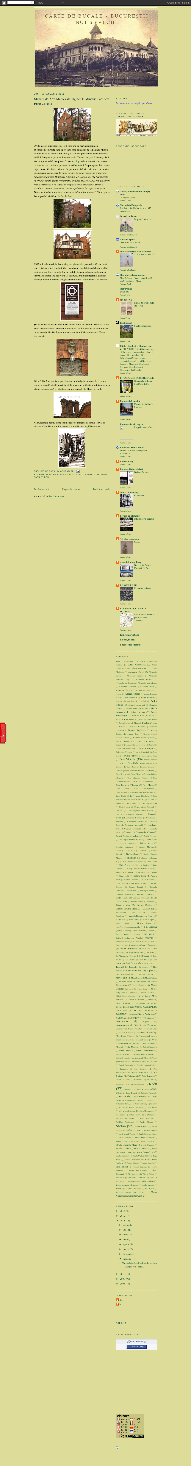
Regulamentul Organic (134, 1100)
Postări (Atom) (56, 496)
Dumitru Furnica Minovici (61, 474)
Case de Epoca (127, 239)
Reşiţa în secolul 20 (142, 427)
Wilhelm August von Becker (130, 1192)
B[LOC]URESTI (128, 585)
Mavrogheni (142, 988)
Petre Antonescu (140, 1072)
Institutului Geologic (124, 941)
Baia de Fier (138, 715)
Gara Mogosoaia (123, 883)
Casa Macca (148, 785)
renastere (150, 1100)
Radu (37, 477)
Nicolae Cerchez (135, 1028)
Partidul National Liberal (147, 1065)
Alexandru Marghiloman (147, 683)
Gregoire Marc (123, 905)
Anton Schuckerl (130, 697)
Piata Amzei (132, 1076)
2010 (123, 1274)
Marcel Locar (136, 977)
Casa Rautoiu (147, 792)
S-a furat (122, 1107)
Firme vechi (124, 876)
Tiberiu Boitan (148, 1174)
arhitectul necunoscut (136, 705)
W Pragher (149, 1188)
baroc (155, 723)
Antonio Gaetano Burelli (126, 701)
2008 (123, 1283)
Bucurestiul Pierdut (130, 644)
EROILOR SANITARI (125, 872)
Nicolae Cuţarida (126, 1032)
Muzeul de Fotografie (131, 205)
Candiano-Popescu (150, 759)
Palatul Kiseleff (122, 1054)
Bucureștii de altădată (131, 469)
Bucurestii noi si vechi (136, 744)
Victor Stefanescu (133, 1188)
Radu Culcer (128, 1089)
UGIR (137, 1181)
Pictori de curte (123, 1079)
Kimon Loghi (148, 963)
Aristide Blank (132, 708)
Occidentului (143, 1039)
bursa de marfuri (142, 752)
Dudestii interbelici (142, 588)
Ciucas (137, 541)
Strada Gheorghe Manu (126, 1144)
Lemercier (133, 967)
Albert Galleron (138, 668)
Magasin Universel (142, 219)
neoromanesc (122, 1025)
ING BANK (149, 934)
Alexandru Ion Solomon (125, 683)
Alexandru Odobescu (127, 686)
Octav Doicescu (132, 1043)
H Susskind (145, 908)
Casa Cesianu (148, 766)
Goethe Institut (137, 901)
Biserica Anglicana (136, 730)
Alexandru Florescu (144, 679)
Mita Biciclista (123, 1003)
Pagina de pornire (71, 489)
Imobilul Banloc (122, 934)
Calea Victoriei (127, 759)
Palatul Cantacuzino (145, 1050)
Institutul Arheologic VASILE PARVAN (134, 938)
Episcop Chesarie (133, 868)
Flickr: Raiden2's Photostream (136, 346)
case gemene (131, 803)
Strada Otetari (138, 1155)
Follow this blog (136, 1346)
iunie (126, 1234)
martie (126, 1249)
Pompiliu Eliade (122, 1084)
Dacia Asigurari (150, 836)
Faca (139, 872)
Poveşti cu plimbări (130, 515)
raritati (122, 1096)
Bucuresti (119, 744)
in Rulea (136, 934)
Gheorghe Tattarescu (124, 894)
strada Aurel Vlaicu (127, 1134)
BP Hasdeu (149, 741)
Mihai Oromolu (147, 992)
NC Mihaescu (148, 1018)
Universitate (148, 1181)
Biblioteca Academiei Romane (132, 726)
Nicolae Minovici (127, 1036)
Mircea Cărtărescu (136, 999)
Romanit (153, 1103)
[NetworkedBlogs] (137, 1341)
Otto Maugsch (133, 1046)
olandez (146, 1043)
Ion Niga (129, 952)
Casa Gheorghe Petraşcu (137, 777)
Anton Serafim (147, 697)
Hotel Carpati (148, 919)
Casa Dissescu (122, 774)
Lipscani (145, 967)
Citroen (119, 814)
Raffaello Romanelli (149, 1093)
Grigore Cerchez (145, 905)
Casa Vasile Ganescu (134, 799)
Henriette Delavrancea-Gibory (141, 916)
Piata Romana (148, 1076)
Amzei (118, 694)
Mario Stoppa (141, 981)
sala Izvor (123, 1111)
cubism (136, 835)
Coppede (127, 828)
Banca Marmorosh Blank (129, 723)
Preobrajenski (139, 1084)
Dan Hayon (123, 839)
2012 (123, 1215)
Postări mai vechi (101, 489)
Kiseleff (120, 966)
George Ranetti (136, 887)
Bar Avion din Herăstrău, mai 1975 (135, 208)
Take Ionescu (122, 1166)
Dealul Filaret (151, 839)
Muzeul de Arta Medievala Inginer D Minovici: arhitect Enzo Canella (71, 101)
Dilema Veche (146, 843)
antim (146, 694)
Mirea (150, 999)
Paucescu (124, 1069)
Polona (150, 1079)
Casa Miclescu (122, 788)
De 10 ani (124, 291)
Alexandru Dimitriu (135, 675)
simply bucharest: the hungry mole (135, 193)
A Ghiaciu (128, 661)
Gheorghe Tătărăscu (145, 894)
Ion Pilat (139, 952)
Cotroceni (127, 832)
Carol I (121, 763)
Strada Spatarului (132, 1159)
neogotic (102, 474)
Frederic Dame (139, 875)
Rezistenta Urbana (129, 634)
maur (131, 988)
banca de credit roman (148, 719)
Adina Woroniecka (136, 664)
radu (119, 1304)
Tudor (85, 279)
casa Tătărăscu (142, 796)
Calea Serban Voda (149, 755)
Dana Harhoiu (137, 839)
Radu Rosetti (131, 1093)
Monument (140, 1003)
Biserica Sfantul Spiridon (143, 737)
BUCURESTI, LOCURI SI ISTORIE (133, 610)
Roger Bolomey (141, 1103)
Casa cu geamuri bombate (126, 770)
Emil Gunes (152, 861)
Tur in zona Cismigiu (130, 242)
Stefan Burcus (141, 1126)
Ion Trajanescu (122, 956)
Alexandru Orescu (147, 686)
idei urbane (126, 288)
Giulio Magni (122, 897)
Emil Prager (125, 865)
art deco (146, 708)
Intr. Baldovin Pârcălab (144, 518)
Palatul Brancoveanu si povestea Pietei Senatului (144, 617)
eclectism (131, 857)
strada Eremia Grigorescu (126, 1141)
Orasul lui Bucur (129, 216)
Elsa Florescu (139, 861)
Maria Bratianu (151, 977)
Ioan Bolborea (141, 941)
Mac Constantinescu (124, 974)
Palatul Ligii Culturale (144, 1054)
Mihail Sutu (143, 996)
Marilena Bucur (125, 981)
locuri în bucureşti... (130, 492)
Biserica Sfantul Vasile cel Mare (129, 741)
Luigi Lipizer (148, 970)
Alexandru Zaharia (124, 690)
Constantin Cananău (135, 821)
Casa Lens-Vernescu (144, 781)
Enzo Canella (87, 474)
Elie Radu (127, 861)
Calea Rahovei (131, 755)
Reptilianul (126, 322)
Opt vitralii (139, 495)
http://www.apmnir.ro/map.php (128, 927)
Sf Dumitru (149, 1114)
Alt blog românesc (129, 538)
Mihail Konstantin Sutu (125, 996)
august (126, 1224)
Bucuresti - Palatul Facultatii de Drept (142, 567)
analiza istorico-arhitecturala (135, 251)
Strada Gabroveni (147, 1141)
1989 (118, 661)
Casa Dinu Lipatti (147, 770)
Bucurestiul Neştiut (130, 401)
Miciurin (133, 992)
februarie (127, 1254)
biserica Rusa (133, 734)
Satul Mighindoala (142, 325)
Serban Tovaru (134, 1114)
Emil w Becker (142, 865)
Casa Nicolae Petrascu (144, 788)
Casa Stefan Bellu (124, 796)
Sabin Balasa (151, 1107)
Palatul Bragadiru (150, 1047)
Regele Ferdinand (139, 1096)
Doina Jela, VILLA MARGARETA (143, 382)
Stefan (121, 1126)
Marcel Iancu (121, 977)
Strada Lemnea (140, 1148)
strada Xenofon (148, 1163)
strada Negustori (122, 1155)
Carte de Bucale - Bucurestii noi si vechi (97, 18)
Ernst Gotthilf (148, 868)
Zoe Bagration (135, 1195)
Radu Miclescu (143, 1089)
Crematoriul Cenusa (145, 832)
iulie (125, 1229)
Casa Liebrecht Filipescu (127, 785)
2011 (123, 1220)
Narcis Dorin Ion (146, 1014)
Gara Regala (140, 883)
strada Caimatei (125, 1137)
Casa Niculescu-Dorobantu (127, 792)
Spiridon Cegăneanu (125, 1122)
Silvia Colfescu (146, 1118)
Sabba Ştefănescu (136, 1107)
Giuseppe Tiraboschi (141, 897)
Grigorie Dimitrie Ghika (126, 908)
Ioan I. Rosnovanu (130, 945)
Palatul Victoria (150, 1061)
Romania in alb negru (131, 424)
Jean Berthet (130, 959)
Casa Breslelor (132, 766)
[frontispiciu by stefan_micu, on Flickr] (138, 135)
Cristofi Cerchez (122, 836)
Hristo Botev (144, 923)
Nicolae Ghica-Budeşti (147, 1032)
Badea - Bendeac (141, 472)
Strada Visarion (133, 1163)
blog (77, 161)
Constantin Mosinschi (134, 825)
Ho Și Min (120, 919)
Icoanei (151, 930)
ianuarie (127, 1258)
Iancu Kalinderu (139, 930)
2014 (123, 1210)
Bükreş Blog (126, 461)
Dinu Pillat (130, 850)
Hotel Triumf (122, 923)
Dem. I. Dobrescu (127, 843)
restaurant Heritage (123, 1103)
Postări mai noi (41, 489)
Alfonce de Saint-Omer (145, 690)
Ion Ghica (146, 948)
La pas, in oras (127, 639)
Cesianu (119, 810)
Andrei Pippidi (132, 693)
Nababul (131, 1014)
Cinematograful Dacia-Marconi (141, 810)
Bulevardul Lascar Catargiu (139, 748)
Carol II (131, 763)
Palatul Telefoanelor (133, 1061)
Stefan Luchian (133, 1130)
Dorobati (143, 850)
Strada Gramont (147, 1145)
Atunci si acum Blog (130, 562)
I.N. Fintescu (124, 930)
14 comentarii (65, 471)
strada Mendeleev (145, 1152)
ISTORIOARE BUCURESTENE (137, 377)
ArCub (143, 701)
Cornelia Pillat (140, 828)
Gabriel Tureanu (131, 879)
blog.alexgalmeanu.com (132, 274)
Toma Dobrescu (138, 1177)
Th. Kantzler (133, 1174)
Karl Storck (131, 963)
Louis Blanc (131, 970)
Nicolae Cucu (151, 1028)
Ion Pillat (150, 952)
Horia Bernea (134, 919)
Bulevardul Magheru (124, 752)
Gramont (150, 901)
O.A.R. (131, 1039)
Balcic (151, 715)
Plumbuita (138, 1079)
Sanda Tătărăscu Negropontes (142, 1111)
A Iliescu (141, 661)
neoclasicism (122, 1021)
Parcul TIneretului (126, 1065)
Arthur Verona (138, 712)
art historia (126, 299)
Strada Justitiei (122, 1148)
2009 (123, 1278)
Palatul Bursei (125, 1050)
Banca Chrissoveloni (125, 719)
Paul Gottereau (140, 1069)
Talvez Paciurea (140, 1166)
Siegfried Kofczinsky (125, 1118)
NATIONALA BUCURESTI (127, 1018)
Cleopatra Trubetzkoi (135, 814)
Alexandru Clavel (136, 672)
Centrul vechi (124, 807)
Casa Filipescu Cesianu (140, 774)
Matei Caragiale (139, 985)
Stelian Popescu (150, 1130)
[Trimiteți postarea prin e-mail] (77, 471)
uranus (135, 1185)
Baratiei (145, 722)
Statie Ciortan (146, 1122)
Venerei (119, 1188)
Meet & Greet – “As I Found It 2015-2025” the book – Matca (136, 279)
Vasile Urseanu (148, 1185)
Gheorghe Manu (147, 890)
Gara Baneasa (148, 879)
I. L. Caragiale (150, 926)
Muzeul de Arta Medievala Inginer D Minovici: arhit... (139, 1264)
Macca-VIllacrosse (146, 974)
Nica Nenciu (140, 1025)
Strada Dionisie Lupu (144, 1137)
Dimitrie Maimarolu (124, 846)
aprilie (126, 1244)
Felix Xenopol (151, 872)
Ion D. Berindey (128, 948)
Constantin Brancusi (134, 817)
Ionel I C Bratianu (140, 955)
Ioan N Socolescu (149, 945)
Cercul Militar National (144, 807)
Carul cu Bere (144, 763)
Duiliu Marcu (132, 854)
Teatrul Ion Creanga (138, 1170)
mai (125, 1239)
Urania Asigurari (122, 1185)
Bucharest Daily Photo (132, 447)
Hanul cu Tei (138, 912)
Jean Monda (144, 959)
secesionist (120, 1114)
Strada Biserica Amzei (148, 1134)
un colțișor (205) (127, 197)
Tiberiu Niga (121, 1177)
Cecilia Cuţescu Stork (148, 803)
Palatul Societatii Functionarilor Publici (132, 1057)
